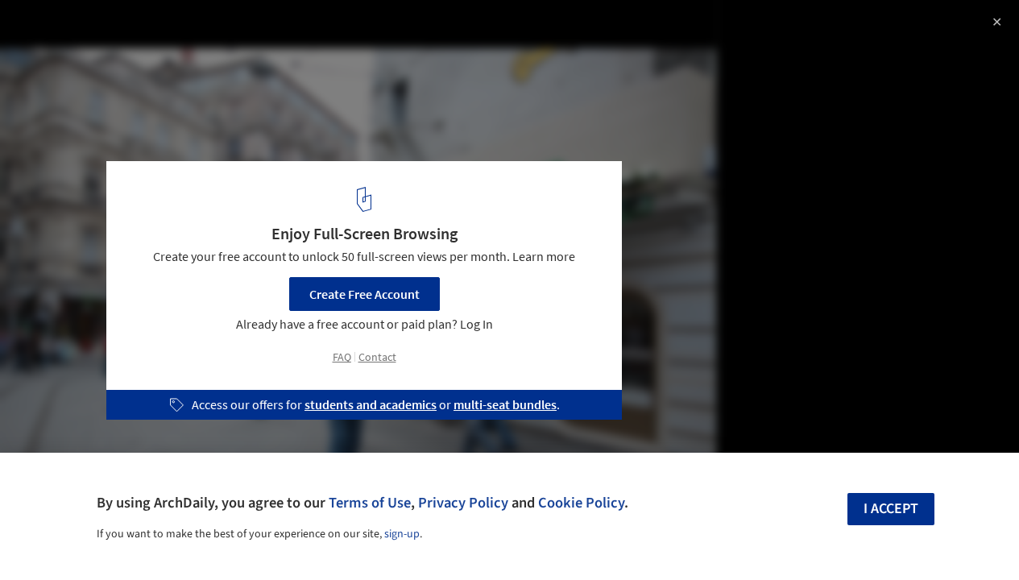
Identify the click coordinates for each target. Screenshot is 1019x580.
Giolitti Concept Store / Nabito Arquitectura (192, 29)
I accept (891, 509)
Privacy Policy (463, 502)
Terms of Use (370, 502)
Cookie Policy (581, 502)
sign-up (402, 534)
